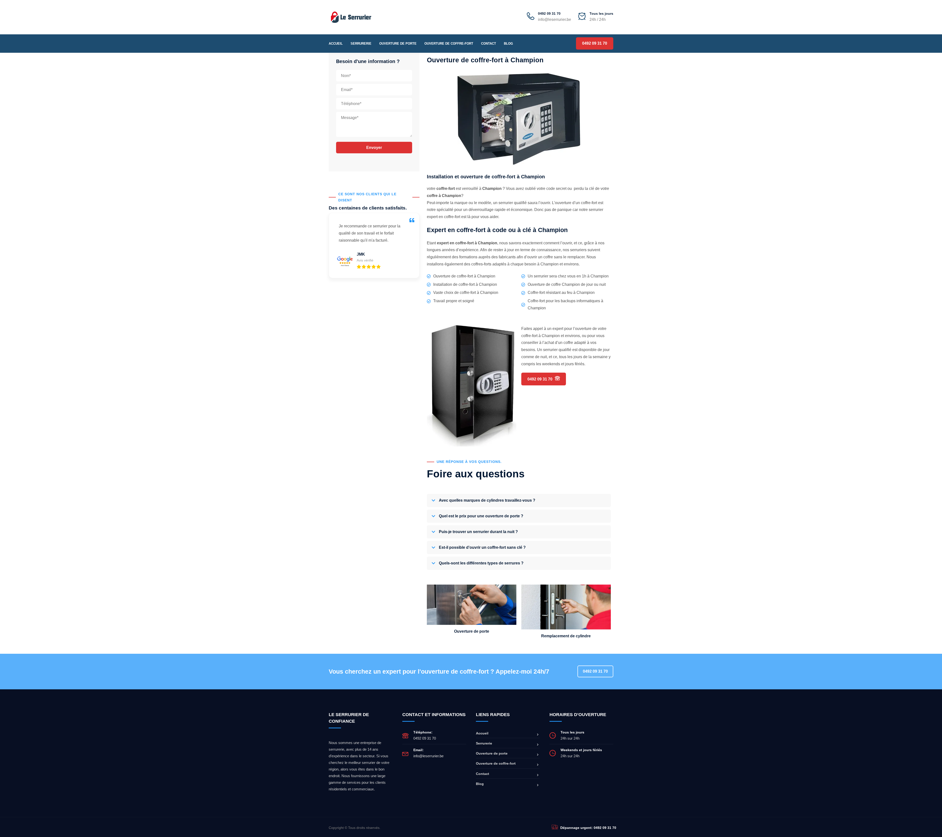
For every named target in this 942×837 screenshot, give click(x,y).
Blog (508, 43)
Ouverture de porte (398, 43)
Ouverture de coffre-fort (448, 43)
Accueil (336, 43)
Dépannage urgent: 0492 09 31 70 (588, 828)
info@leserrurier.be (428, 756)
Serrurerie (361, 43)
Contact (488, 43)
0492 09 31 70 (549, 13)
